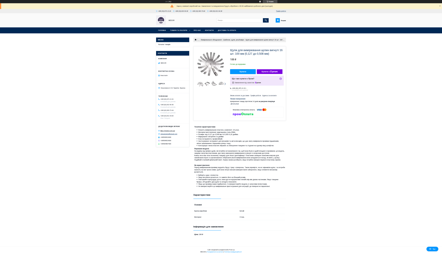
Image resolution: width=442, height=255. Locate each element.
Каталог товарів (164, 44)
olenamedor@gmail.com (168, 134)
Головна (162, 30)
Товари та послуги (178, 30)
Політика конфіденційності (233, 252)
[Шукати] (266, 20)
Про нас (197, 30)
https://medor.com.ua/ (167, 131)
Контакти (209, 30)
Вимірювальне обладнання (211, 40)
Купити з (266, 72)
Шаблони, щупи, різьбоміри (233, 40)
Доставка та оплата (227, 30)
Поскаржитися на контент (215, 252)
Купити (243, 72)
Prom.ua (232, 250)
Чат (434, 249)
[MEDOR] (161, 24)
